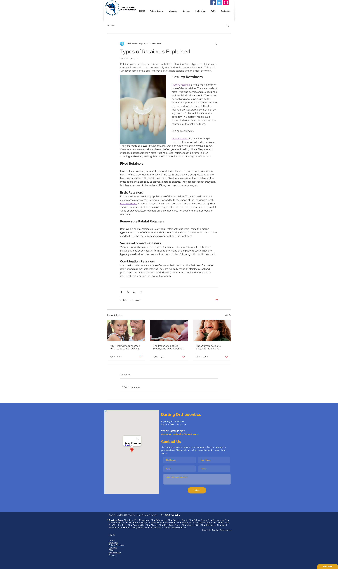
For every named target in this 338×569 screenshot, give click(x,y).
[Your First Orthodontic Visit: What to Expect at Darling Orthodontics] (126, 330)
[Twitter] (219, 2)
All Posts (111, 25)
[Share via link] (141, 292)
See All (228, 315)
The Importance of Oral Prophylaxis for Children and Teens (169, 347)
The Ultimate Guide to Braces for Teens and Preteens (208, 347)
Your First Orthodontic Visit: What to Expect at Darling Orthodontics (125, 347)
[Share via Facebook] (121, 292)
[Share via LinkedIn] (134, 292)
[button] (186, 11)
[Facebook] (213, 2)
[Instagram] (226, 2)
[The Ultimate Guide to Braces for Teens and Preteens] (212, 330)
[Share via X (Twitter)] (128, 292)
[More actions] (216, 43)
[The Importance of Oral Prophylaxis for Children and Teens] (169, 330)
